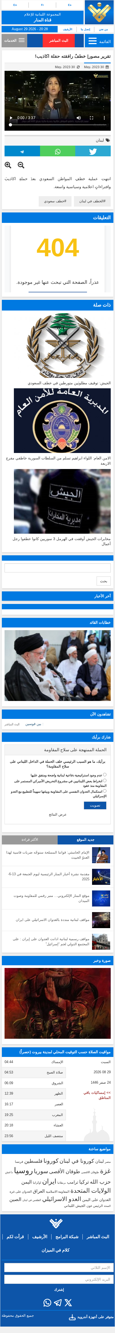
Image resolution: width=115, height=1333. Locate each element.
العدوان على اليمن (96, 1200)
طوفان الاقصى (90, 1172)
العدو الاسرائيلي (61, 1199)
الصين (15, 1199)
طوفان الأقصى (64, 1171)
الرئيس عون (94, 1205)
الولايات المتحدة (90, 1190)
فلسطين (33, 1161)
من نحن (103, 29)
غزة (105, 1171)
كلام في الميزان (56, 1250)
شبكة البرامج (66, 1236)
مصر (108, 1161)
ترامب (72, 1182)
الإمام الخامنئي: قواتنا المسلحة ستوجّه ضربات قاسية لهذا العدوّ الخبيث (47, 854)
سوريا (41, 1171)
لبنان (100, 140)
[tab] (57, 750)
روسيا (23, 1170)
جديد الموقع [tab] (85, 840)
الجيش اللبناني (74, 1206)
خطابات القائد (100, 622)
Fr (42, 4)
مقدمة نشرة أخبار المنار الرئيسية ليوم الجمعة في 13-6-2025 (48, 876)
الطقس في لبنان (31, 1200)
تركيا (84, 1182)
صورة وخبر (102, 960)
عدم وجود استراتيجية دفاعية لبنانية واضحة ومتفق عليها (66, 775)
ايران (49, 1181)
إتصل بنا (85, 29)
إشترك (59, 1290)
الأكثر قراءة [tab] (30, 840)
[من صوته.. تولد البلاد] (58, 1003)
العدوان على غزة (21, 1192)
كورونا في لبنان (77, 1161)
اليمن (26, 1182)
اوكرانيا (37, 1182)
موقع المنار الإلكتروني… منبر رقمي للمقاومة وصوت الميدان (51, 898)
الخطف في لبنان (91, 201)
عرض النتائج (58, 814)
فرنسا (19, 1162)
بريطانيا (61, 1182)
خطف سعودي (54, 201)
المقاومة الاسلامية (57, 1192)
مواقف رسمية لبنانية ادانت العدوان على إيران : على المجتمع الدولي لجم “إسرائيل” (51, 941)
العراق (39, 1191)
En (15, 4)
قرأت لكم (15, 1236)
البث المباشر (58, 40)
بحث (103, 581)
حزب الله (100, 1182)
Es (70, 4)
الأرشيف (67, 29)
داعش (9, 1172)
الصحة (107, 1205)
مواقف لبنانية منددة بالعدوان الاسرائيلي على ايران (52, 920)
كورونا (50, 1160)
